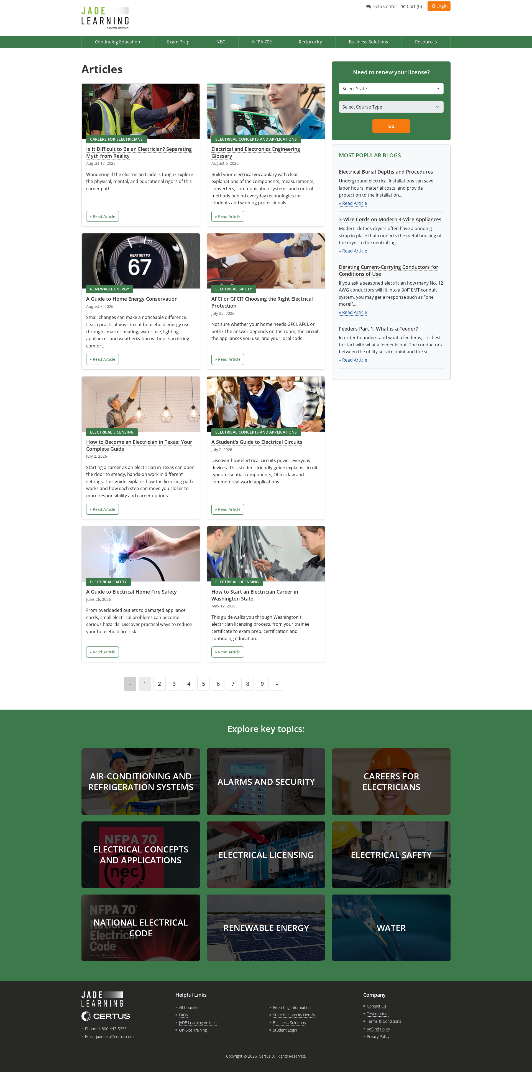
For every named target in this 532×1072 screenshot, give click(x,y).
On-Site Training (193, 1030)
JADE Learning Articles (198, 1022)
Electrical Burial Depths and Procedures (386, 171)
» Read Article (102, 216)
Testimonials (377, 1013)
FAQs (183, 1014)
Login (442, 6)
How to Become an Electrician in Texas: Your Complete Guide (139, 445)
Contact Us (376, 1006)
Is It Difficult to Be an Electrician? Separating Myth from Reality (139, 152)
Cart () (414, 6)
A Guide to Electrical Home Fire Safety (131, 591)
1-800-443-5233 (112, 1028)
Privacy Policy (378, 1036)
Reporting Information (292, 1007)
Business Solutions (368, 42)
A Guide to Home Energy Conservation (132, 298)
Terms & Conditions (384, 1021)
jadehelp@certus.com (115, 1036)
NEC (220, 42)
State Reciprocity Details (294, 1014)
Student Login (285, 1030)
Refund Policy (378, 1029)
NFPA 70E (262, 42)
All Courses (188, 1007)
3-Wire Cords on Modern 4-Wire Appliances (390, 219)
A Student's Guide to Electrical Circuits (256, 442)
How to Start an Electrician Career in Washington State (254, 595)
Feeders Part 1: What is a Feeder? (378, 328)
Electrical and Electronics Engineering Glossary (255, 152)
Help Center (384, 6)
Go (391, 126)
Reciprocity (310, 42)
